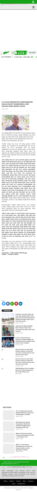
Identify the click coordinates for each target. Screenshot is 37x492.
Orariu (13, 483)
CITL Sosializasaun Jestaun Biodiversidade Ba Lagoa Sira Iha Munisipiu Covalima (25, 412)
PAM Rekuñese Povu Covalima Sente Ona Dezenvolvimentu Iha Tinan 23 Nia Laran (24, 370)
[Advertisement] (18, 29)
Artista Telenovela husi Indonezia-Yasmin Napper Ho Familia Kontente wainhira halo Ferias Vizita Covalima (25, 340)
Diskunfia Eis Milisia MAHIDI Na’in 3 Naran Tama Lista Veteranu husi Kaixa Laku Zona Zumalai (25, 328)
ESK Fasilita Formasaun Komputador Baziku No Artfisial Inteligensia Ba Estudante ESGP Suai (23, 424)
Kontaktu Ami (21, 483)
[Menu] (33, 2)
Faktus (5, 481)
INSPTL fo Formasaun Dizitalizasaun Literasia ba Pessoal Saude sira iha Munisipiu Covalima (24, 447)
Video (24, 481)
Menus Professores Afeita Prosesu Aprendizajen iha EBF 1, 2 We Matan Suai (25, 435)
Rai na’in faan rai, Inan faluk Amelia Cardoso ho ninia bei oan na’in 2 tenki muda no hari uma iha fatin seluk (24, 352)
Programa (30, 481)
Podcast (18, 481)
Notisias (11, 481)
